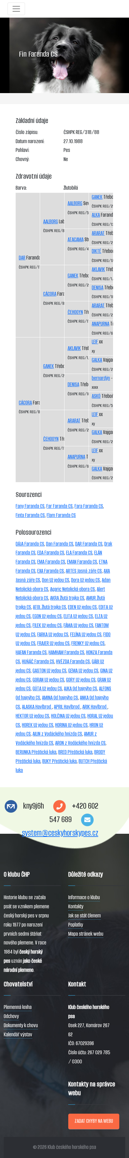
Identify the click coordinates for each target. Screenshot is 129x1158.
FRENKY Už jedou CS (88, 643)
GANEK (48, 366)
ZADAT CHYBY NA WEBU (94, 1121)
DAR (22, 257)
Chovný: (22, 159)
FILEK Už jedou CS (47, 625)
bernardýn (101, 378)
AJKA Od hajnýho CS (80, 688)
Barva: (21, 188)
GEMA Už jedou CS (83, 670)
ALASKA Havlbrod (37, 706)
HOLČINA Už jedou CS (68, 716)
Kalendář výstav (18, 1034)
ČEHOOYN (51, 439)
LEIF (95, 341)
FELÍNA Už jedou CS (85, 634)
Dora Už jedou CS (85, 580)
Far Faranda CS (59, 506)
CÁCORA (25, 402)
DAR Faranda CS (88, 544)
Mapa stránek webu (85, 934)
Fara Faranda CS (89, 506)
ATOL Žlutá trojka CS (49, 607)
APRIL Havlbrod (67, 706)
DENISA (73, 384)
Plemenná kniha (18, 1007)
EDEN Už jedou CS (82, 607)
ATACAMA (76, 239)
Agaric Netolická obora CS (72, 589)
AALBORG (50, 221)
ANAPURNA (76, 456)
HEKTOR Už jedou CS (32, 716)
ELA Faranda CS (79, 552)
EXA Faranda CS (50, 571)
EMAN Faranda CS (82, 561)
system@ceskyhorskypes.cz (60, 832)
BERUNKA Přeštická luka (36, 752)
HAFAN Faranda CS (31, 652)
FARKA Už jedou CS (52, 634)
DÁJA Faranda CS (30, 544)
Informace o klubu (84, 897)
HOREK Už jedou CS (37, 725)
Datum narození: (30, 141)
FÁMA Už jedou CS (78, 625)
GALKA (97, 360)
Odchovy (11, 1016)
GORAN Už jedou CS (48, 679)
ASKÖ (96, 396)
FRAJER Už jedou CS (53, 643)
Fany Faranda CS (30, 506)
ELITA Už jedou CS (78, 616)
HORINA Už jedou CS (71, 725)
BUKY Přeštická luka (59, 761)
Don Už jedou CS (55, 580)
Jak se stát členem (84, 915)
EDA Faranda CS (50, 552)
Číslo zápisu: (27, 132)
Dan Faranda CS (59, 544)
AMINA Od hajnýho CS (60, 697)
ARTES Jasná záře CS (84, 571)
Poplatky (75, 924)
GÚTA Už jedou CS (47, 688)
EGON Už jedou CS (47, 616)
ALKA (96, 215)
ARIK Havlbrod (94, 706)
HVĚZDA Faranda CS (73, 661)
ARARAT (74, 420)
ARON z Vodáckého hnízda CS (80, 743)
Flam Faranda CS (61, 515)
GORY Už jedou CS (80, 679)
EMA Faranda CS (51, 561)
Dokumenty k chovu (21, 1025)
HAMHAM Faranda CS (66, 652)
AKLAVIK (74, 348)
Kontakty (75, 906)
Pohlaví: (22, 150)
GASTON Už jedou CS (49, 670)
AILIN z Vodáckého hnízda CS (57, 734)
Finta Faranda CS (30, 515)
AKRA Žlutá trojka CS (67, 598)
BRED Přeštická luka (75, 752)
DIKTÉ (96, 251)
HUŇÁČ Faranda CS (38, 661)
